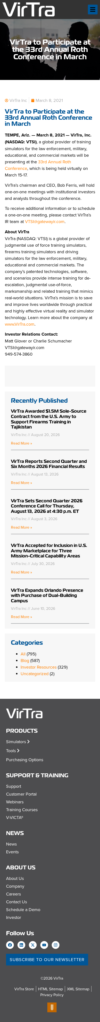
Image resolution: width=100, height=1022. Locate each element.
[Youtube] (44, 945)
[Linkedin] (21, 945)
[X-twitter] (33, 945)
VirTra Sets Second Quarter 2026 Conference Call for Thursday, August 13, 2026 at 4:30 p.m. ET (47, 506)
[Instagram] (55, 945)
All (23, 654)
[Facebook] (10, 945)
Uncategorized (35, 674)
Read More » (21, 443)
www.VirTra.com (19, 324)
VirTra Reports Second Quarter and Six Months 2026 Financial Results (49, 463)
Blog (25, 660)
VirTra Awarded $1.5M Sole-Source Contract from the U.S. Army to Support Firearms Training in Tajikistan (48, 419)
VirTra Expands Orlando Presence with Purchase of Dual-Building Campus (47, 595)
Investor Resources (39, 667)
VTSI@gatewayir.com (45, 221)
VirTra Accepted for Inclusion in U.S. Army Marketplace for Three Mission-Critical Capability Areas (49, 551)
